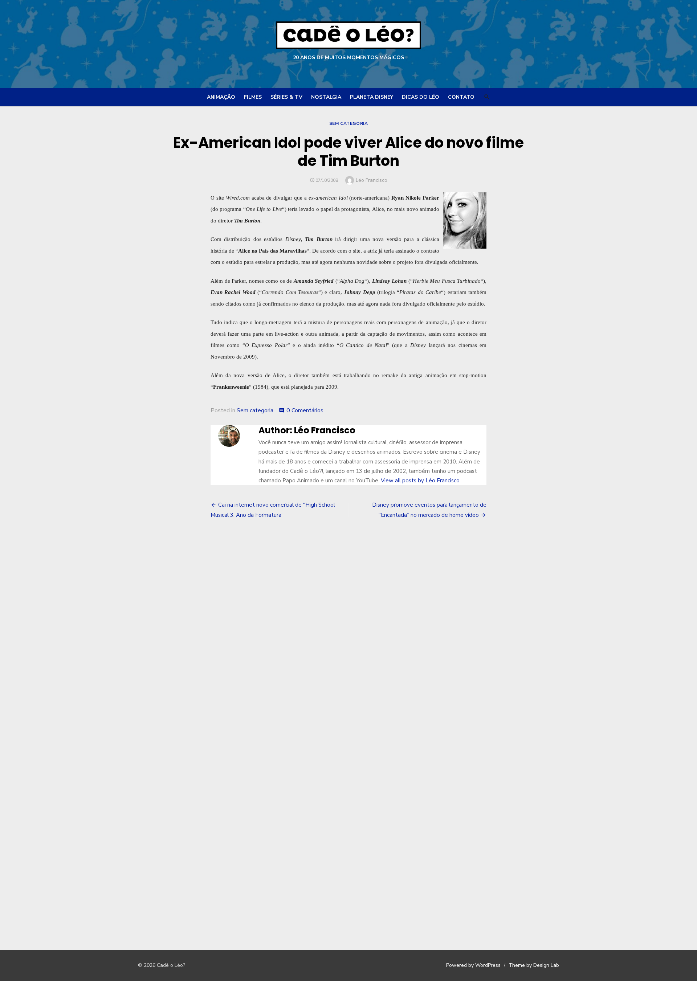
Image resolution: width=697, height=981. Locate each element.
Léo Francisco (371, 180)
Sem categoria (348, 123)
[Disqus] (348, 635)
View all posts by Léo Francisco (420, 480)
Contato (461, 97)
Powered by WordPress (473, 965)
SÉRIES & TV (286, 97)
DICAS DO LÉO (420, 97)
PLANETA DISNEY (371, 97)
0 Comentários (304, 410)
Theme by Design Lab (534, 965)
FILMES (253, 97)
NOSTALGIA (326, 97)
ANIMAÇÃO (221, 97)
